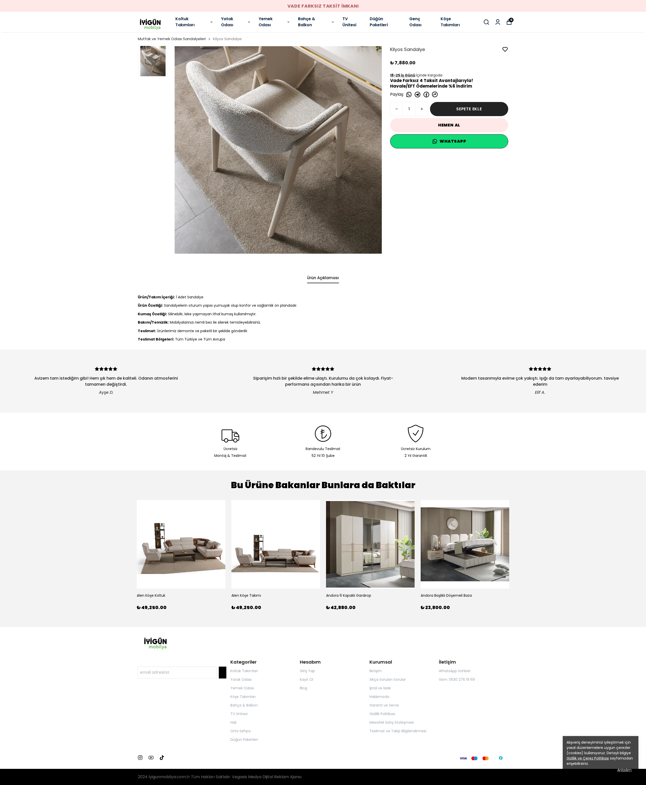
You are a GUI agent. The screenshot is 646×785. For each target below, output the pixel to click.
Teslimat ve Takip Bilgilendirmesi (397, 731)
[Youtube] (151, 757)
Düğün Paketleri (379, 22)
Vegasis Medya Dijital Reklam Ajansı (267, 777)
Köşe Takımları (450, 22)
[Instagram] (140, 757)
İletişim (375, 670)
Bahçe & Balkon (306, 22)
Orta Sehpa (240, 731)
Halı (233, 722)
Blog (303, 688)
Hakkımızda (379, 696)
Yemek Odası (266, 22)
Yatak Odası (227, 22)
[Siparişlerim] (498, 22)
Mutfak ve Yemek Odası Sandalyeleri (172, 38)
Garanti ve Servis (384, 705)
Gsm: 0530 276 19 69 (457, 679)
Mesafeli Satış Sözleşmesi (391, 722)
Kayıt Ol (306, 679)
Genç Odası (415, 22)
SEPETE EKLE (469, 109)
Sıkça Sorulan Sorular (387, 679)
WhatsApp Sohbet (455, 670)
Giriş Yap (307, 670)
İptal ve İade (380, 688)
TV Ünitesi (349, 22)
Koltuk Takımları (185, 22)
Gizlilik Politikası (382, 713)
